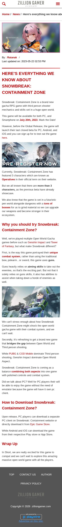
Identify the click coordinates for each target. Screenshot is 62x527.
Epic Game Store (40, 424)
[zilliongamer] (31, 3)
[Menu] (57, 3)
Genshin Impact (36, 242)
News (16, 14)
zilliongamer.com (41, 506)
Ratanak (12, 57)
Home (6, 14)
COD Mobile (26, 353)
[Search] (4, 3)
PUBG (12, 353)
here (4, 137)
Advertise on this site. (31, 521)
